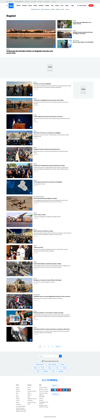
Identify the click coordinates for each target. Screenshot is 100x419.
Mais (40, 385)
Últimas (19, 5)
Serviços (30, 385)
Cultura (57, 5)
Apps (29, 396)
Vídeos (17, 402)
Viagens (47, 5)
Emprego (41, 400)
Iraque (8, 49)
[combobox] (59, 2)
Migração (45, 371)
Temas (17, 385)
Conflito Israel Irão (35, 9)
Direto (91, 5)
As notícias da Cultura (39, 196)
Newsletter (55, 394)
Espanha (53, 9)
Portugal (24, 5)
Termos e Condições (43, 391)
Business (41, 5)
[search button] (52, 2)
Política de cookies (43, 393)
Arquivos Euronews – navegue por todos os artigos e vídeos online (21, 410)
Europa (30, 5)
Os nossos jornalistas (20, 406)
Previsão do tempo (32, 391)
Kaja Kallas (61, 371)
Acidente (58, 9)
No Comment (76, 40)
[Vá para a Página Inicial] (11, 5)
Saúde (66, 5)
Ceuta (53, 371)
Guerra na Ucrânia (45, 9)
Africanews (30, 400)
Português (10, 1)
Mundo (35, 5)
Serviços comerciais (43, 389)
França (57, 367)
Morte (62, 9)
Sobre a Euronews (43, 387)
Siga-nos (30, 394)
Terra (62, 5)
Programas (18, 404)
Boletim (29, 389)
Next (52, 5)
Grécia (37, 371)
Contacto (41, 398)
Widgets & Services (32, 398)
